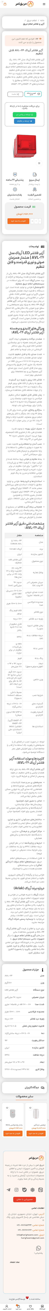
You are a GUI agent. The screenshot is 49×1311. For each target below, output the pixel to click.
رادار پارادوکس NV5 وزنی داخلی (14, 1126)
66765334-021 (30, 1225)
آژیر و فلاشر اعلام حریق (33, 24)
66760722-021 (31, 1230)
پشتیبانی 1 (38, 1253)
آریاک (32, 280)
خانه (42, 20)
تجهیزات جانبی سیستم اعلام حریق (28, 939)
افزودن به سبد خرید (18, 221)
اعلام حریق (32, 20)
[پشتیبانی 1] (38, 1248)
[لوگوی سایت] (24, 4)
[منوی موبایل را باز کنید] (44, 4)
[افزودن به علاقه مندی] (30, 1108)
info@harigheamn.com (27, 1235)
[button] (36, 1133)
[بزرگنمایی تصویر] (39, 163)
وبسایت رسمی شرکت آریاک (20, 919)
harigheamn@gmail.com (32, 1238)
